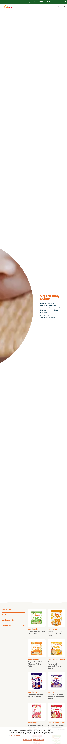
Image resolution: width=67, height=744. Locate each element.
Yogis (55, 629)
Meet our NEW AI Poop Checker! (43, 1)
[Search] (58, 6)
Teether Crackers (59, 659)
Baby (30, 629)
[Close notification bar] (65, 2)
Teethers (36, 629)
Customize (27, 739)
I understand (39, 739)
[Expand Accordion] (24, 615)
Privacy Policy (15, 735)
